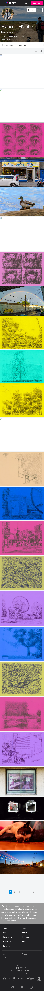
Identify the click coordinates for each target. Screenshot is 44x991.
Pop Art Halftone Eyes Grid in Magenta (16, 153)
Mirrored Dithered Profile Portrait (14, 119)
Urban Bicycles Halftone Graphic (14, 763)
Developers (7, 937)
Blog (4, 932)
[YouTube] (22, 987)
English (5, 946)
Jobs (24, 928)
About (5, 928)
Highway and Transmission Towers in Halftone (17, 447)
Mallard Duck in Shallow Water (13, 213)
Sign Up (36, 3)
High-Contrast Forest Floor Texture (15, 586)
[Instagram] (31, 987)
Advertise (26, 932)
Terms (5, 958)
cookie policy (10, 921)
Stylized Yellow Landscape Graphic (14, 345)
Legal (5, 954)
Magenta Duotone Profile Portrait (14, 247)
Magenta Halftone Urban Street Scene (16, 551)
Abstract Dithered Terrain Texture (14, 692)
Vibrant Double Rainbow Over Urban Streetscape (17, 312)
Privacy (25, 954)
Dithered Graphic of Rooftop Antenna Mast (17, 482)
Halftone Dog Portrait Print (12, 84)
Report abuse (27, 941)
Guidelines (7, 941)
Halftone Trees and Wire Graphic (14, 413)
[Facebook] (12, 987)
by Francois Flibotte (6, 86)
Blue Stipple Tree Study (10, 657)
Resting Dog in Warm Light (11, 846)
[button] (37, 86)
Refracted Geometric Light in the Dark (16, 817)
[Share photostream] (41, 51)
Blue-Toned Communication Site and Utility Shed (17, 517)
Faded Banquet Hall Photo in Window (16, 792)
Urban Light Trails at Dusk (11, 870)
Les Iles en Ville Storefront (11, 183)
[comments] (42, 86)
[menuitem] (26, 3)
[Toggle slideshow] (36, 51)
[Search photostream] (31, 51)
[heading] (11, 3)
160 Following (21, 36)
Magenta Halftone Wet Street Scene (15, 727)
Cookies (25, 937)
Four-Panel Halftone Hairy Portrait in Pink (17, 282)
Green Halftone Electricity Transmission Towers (17, 379)
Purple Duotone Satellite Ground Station (17, 622)
